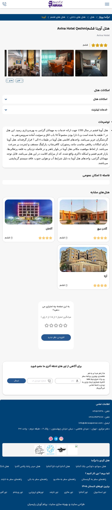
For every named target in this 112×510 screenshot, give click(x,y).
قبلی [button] (18, 80)
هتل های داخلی (78, 17)
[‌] (61, 450)
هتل (92, 17)
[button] (16, 380)
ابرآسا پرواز (104, 17)
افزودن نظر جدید (56, 337)
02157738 (97, 411)
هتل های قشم (57, 17)
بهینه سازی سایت (58, 504)
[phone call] (4, 4)
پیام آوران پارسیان (37, 504)
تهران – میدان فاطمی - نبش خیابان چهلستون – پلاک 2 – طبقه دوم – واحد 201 (57, 429)
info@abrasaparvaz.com (90, 423)
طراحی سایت (77, 504)
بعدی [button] (11, 80)
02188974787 (96, 417)
